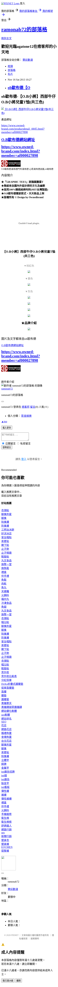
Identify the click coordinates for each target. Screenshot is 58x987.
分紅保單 (6, 680)
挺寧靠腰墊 (7, 687)
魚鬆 (3, 579)
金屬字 (5, 767)
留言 (32, 407)
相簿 (10, 66)
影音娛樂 (26, 416)
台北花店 (6, 740)
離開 (18, 980)
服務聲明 (35, 938)
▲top (4, 421)
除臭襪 (5, 522)
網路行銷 (6, 829)
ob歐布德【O (19, 88)
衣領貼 (5, 510)
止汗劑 (5, 549)
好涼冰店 (6, 533)
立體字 (5, 760)
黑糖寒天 (6, 703)
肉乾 (3, 583)
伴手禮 (5, 576)
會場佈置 (6, 737)
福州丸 (5, 599)
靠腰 (3, 691)
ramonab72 (7, 388)
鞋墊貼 (5, 556)
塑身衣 (5, 840)
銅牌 (3, 764)
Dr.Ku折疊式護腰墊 (12, 684)
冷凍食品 (6, 603)
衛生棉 (5, 818)
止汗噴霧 (6, 552)
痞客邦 (25, 407)
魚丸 (3, 587)
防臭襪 (5, 525)
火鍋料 (5, 595)
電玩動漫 (28, 60)
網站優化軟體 (9, 711)
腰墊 (3, 695)
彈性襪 (5, 791)
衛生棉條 (6, 821)
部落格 (11, 70)
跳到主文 (6, 38)
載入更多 (7, 428)
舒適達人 (6, 825)
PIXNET (15, 935)
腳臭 (3, 518)
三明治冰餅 (7, 529)
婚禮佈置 (6, 733)
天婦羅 (5, 591)
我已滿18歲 (8, 980)
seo (3, 832)
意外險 (5, 672)
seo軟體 (5, 714)
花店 (3, 725)
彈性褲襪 (6, 798)
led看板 (5, 787)
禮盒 (3, 572)
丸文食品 (6, 560)
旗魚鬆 (5, 568)
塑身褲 (5, 844)
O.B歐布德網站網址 (18, 140)
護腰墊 (5, 699)
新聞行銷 (6, 836)
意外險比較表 (9, 676)
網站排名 (6, 718)
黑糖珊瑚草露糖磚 (11, 707)
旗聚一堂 (6, 564)
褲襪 (3, 794)
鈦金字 (5, 783)
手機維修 (6, 814)
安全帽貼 (6, 537)
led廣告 (5, 779)
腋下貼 (5, 545)
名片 (10, 74)
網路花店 (6, 729)
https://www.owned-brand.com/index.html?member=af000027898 (20, 151)
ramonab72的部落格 (24, 29)
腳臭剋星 (6, 514)
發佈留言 (7, 447)
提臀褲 (5, 850)
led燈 (4, 775)
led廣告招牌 (8, 771)
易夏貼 (5, 541)
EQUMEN (7, 847)
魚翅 (3, 606)
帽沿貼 (5, 622)
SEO (3, 721)
